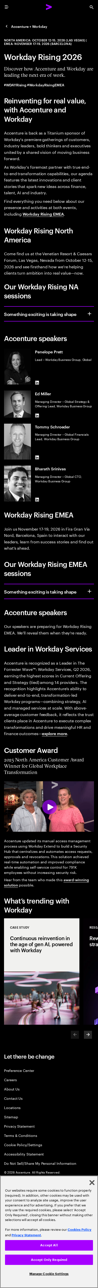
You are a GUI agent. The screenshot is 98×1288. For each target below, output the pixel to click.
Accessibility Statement (24, 1153)
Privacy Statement (19, 1126)
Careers (10, 1079)
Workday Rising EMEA (43, 214)
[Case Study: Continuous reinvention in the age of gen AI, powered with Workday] (41, 971)
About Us (11, 1088)
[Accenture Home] (49, 7)
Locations (12, 1107)
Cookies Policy (79, 1229)
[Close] (91, 1182)
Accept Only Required (49, 1259)
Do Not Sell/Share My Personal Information (40, 1163)
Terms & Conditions (20, 1135)
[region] (49, 1232)
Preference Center (19, 1070)
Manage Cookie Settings (49, 1273)
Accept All (49, 1245)
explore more (54, 733)
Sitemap (11, 1116)
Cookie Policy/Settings (23, 1144)
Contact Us (13, 1098)
